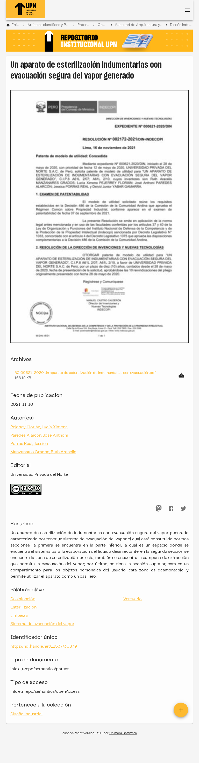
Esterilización (23, 607)
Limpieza (19, 616)
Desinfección (22, 599)
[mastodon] (158, 508)
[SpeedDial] (181, 710)
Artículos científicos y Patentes (48, 25)
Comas (103, 25)
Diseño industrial (181, 25)
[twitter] (183, 508)
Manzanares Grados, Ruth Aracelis (43, 452)
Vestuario (132, 599)
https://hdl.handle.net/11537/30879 (43, 646)
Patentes (83, 25)
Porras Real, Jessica (29, 444)
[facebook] (171, 508)
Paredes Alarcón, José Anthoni (39, 435)
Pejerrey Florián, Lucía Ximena (39, 427)
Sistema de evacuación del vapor (42, 624)
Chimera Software (123, 733)
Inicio (16, 25)
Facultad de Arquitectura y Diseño (138, 25)
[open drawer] (187, 10)
